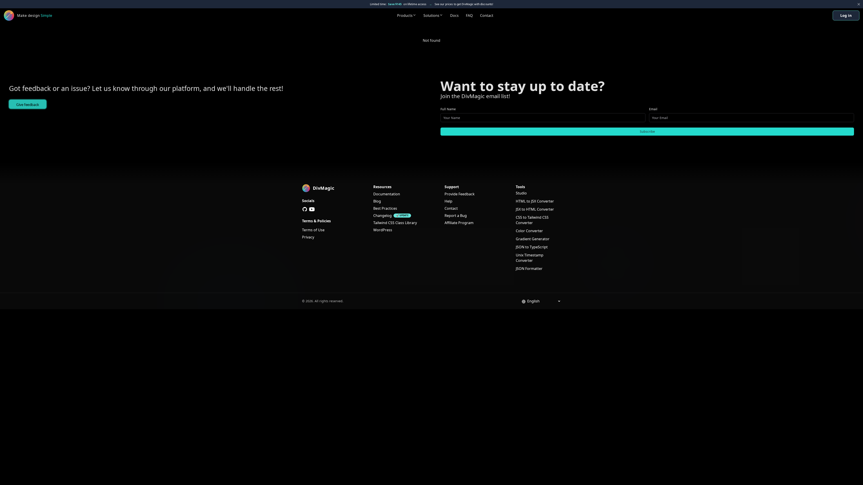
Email (653, 109)
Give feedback (27, 104)
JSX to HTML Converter (535, 209)
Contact (486, 15)
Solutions (431, 15)
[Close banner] (859, 4)
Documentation (386, 194)
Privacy (308, 237)
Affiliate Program (459, 222)
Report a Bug (456, 215)
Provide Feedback (460, 194)
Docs (454, 15)
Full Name (448, 109)
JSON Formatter (529, 268)
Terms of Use (313, 229)
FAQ (469, 15)
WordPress (382, 229)
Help (448, 201)
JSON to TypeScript (532, 247)
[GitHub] (304, 209)
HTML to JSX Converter (535, 201)
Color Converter (529, 230)
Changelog (382, 215)
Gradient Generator (532, 238)
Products (405, 15)
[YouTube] (312, 209)
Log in (846, 15)
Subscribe (647, 131)
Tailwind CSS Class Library (395, 222)
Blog (377, 201)
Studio (521, 193)
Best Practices (385, 208)
